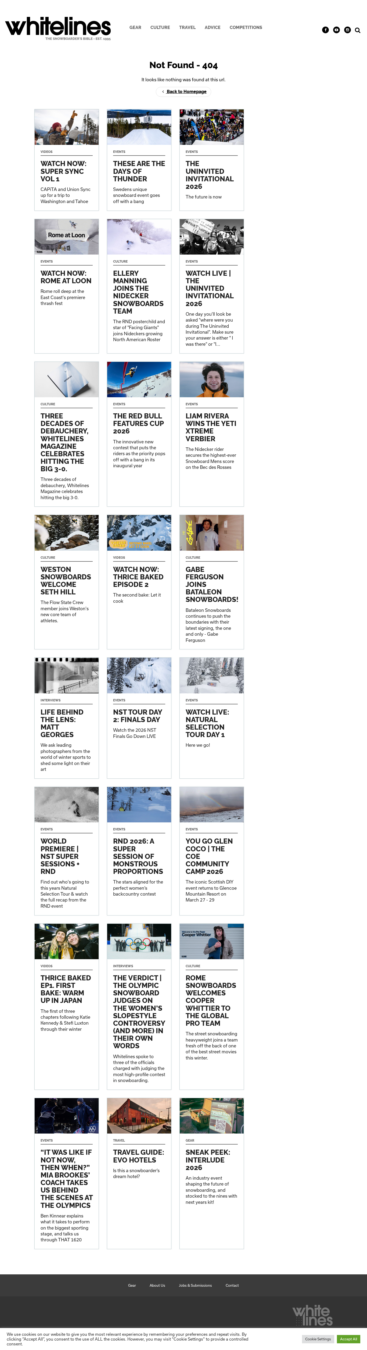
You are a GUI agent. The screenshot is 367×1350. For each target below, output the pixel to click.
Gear (135, 27)
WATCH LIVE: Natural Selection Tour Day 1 (212, 718)
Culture (160, 27)
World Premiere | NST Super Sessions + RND (67, 851)
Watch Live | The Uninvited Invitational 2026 (212, 286)
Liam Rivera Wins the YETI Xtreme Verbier (212, 434)
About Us (157, 1285)
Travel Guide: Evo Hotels (139, 1173)
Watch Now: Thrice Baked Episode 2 (139, 582)
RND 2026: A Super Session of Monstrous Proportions (139, 851)
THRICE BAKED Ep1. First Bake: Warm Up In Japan (67, 1007)
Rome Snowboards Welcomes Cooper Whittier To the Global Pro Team (212, 1007)
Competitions (246, 27)
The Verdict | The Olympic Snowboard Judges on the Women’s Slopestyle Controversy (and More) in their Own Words (139, 1007)
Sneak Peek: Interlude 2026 (212, 1173)
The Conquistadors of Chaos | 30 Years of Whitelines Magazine (67, 434)
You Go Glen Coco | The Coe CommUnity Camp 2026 (212, 851)
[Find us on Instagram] (347, 30)
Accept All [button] (348, 1339)
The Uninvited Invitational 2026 (212, 160)
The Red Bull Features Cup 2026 (139, 434)
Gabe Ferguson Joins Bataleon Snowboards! (212, 582)
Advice (213, 27)
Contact (232, 1285)
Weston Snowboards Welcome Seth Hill (67, 582)
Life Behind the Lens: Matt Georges (67, 718)
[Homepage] (312, 1313)
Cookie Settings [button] (318, 1339)
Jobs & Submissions (195, 1285)
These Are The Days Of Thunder (139, 160)
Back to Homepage (186, 91)
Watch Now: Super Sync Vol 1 (67, 160)
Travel (187, 27)
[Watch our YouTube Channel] (336, 30)
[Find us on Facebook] (325, 30)
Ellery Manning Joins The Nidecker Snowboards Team (139, 286)
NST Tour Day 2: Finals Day (139, 718)
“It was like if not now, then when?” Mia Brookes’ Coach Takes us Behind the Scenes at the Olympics (67, 1173)
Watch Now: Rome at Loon (67, 286)
